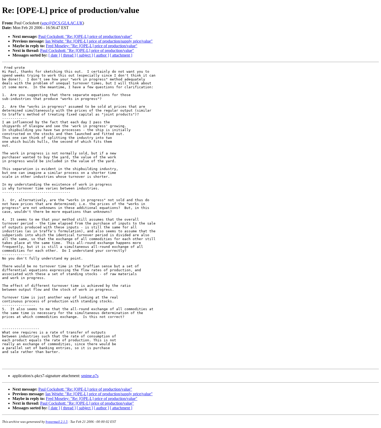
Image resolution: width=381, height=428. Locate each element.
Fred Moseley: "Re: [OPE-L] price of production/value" (91, 46)
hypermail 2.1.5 (57, 422)
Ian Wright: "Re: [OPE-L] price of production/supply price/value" (99, 41)
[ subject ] (85, 55)
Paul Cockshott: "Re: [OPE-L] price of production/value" (85, 36)
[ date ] (54, 55)
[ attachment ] (121, 55)
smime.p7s (89, 375)
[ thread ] (68, 55)
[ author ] (101, 55)
